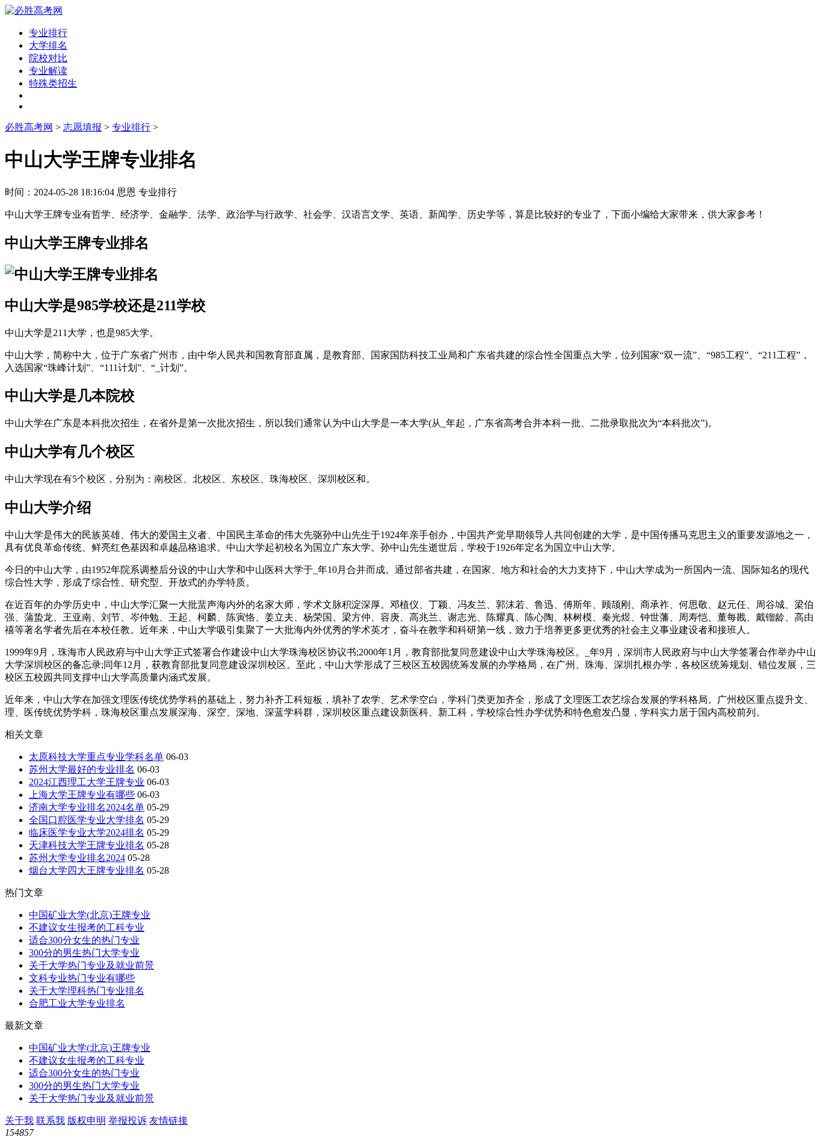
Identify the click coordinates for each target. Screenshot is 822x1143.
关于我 (19, 1120)
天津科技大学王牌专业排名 (86, 845)
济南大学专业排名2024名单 (86, 807)
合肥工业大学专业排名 (77, 1003)
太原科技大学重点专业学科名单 (96, 757)
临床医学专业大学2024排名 (86, 832)
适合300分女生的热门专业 (84, 940)
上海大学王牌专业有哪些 (82, 794)
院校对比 (48, 58)
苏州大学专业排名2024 (77, 858)
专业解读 (48, 71)
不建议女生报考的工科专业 (86, 927)
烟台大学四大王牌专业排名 (86, 870)
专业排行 (48, 33)
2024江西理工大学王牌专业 (86, 782)
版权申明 (86, 1120)
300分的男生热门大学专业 (84, 953)
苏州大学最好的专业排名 (82, 769)
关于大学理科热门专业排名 (86, 990)
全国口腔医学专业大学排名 (86, 820)
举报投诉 (127, 1120)
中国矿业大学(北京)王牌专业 (89, 915)
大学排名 (48, 45)
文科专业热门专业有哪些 (82, 978)
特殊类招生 (53, 83)
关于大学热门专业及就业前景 (91, 965)
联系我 (50, 1120)
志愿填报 (82, 127)
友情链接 (168, 1120)
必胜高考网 (29, 127)
